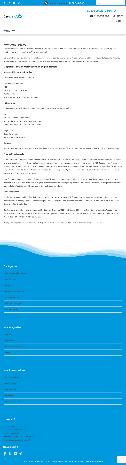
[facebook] (5, 3)
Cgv (65, 462)
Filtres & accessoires (14, 291)
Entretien (9, 285)
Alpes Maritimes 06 (14, 346)
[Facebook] (5, 454)
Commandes (10, 389)
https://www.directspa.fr (28, 97)
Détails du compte (13, 401)
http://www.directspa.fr (37, 52)
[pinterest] (19, 3)
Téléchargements (12, 297)
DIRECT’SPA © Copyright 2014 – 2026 (36, 462)
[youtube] (14, 3)
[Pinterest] (21, 454)
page (116, 148)
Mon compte (10, 383)
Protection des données (76, 462)
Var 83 (8, 334)
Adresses (9, 395)
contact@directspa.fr (21, 440)
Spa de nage (10, 279)
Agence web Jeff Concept (94, 462)
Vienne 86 (9, 340)
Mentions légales (57, 462)
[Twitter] (10, 454)
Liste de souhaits (13, 377)
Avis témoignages (13, 303)
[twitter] (9, 3)
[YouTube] (15, 454)
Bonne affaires (11, 309)
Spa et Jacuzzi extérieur (15, 273)
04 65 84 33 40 (76, 3)
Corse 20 (9, 352)
